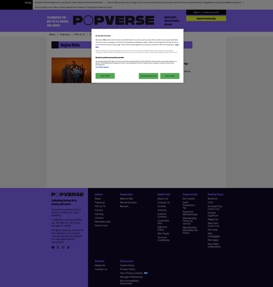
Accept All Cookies (170, 76)
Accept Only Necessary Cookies (148, 76)
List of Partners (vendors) (102, 67)
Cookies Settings (105, 76)
